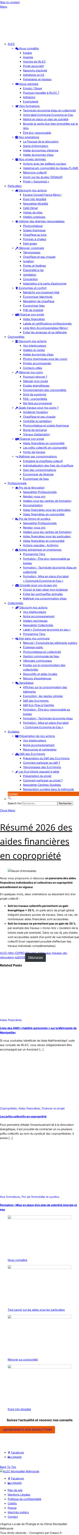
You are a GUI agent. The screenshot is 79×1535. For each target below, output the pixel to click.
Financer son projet (31, 314)
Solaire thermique (34, 230)
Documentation (33, 505)
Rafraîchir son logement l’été (41, 292)
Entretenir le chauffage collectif (43, 461)
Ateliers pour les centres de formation (47, 500)
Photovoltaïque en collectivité (42, 651)
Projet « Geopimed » (36, 181)
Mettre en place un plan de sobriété (45, 119)
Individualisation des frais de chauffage (48, 465)
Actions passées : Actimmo (40, 545)
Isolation (28, 261)
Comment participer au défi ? (41, 762)
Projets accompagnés (37, 363)
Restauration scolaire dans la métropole (48, 789)
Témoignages (31, 252)
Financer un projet (53, 1108)
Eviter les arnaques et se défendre (45, 332)
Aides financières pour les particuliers (47, 509)
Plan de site (15, 1490)
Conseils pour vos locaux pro (38, 585)
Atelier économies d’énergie (40, 150)
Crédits (12, 1503)
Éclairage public (33, 647)
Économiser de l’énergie (38, 474)
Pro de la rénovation (31, 487)
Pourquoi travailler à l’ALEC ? (41, 92)
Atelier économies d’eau (38, 154)
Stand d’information (35, 146)
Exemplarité (30, 101)
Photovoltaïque (33, 225)
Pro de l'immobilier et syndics (40, 1196)
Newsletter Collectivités (38, 625)
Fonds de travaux (34, 452)
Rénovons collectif (35, 172)
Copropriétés (16, 336)
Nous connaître (28, 48)
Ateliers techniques (35, 620)
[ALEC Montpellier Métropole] (11, 36)
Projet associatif (33, 66)
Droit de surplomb (34, 394)
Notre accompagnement (38, 616)
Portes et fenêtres (34, 265)
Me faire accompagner (37, 403)
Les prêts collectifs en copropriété (45, 447)
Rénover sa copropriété (23, 1359)
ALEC (11, 44)
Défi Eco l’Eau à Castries (38, 705)
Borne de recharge (35, 430)
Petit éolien (30, 243)
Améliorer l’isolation (35, 412)
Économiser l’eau (34, 305)
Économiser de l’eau (36, 478)
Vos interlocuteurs (34, 345)
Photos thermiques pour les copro (45, 358)
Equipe (27, 52)
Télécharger (35, 957)
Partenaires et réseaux (37, 79)
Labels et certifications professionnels (47, 323)
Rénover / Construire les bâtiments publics (50, 642)
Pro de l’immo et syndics (34, 518)
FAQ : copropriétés (35, 398)
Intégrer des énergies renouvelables (41, 221)
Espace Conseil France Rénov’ (42, 194)
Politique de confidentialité (24, 1499)
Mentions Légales (19, 1494)
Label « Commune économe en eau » (47, 629)
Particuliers (15, 186)
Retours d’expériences (37, 678)
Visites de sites (33, 212)
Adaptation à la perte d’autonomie (44, 283)
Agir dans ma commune (33, 638)
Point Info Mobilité (34, 199)
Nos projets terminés (32, 159)
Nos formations (29, 106)
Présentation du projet (37, 776)
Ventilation (29, 274)
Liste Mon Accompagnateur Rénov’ (45, 328)
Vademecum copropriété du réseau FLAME (50, 168)
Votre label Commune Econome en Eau (48, 114)
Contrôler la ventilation (37, 421)
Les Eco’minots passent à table (38, 771)
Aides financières (34, 319)
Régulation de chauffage (38, 301)
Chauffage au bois (35, 234)
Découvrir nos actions (32, 190)
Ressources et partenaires (40, 749)
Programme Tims (34, 554)
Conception (30, 279)
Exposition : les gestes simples (43, 696)
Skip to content (10, 2)
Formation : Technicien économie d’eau (48, 718)
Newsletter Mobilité (35, 203)
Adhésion (29, 97)
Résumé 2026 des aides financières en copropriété (36, 841)
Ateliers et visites (34, 350)
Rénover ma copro (30, 372)
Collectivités (15, 603)
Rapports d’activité (35, 70)
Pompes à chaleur (34, 239)
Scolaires (13, 731)
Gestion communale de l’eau (41, 656)
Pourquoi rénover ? (35, 376)
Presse (12, 1507)
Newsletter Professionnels (40, 492)
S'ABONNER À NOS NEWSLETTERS (29, 1429)
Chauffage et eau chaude (39, 256)
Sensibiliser (26, 682)
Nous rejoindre (28, 84)
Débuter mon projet (35, 381)
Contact (13, 793)
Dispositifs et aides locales (40, 674)
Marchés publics (18, 1512)
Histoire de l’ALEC (34, 61)
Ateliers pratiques (34, 216)
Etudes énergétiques (36, 385)
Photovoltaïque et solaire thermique (46, 425)
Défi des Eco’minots (36, 700)
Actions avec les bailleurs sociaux (44, 163)
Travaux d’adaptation (36, 434)
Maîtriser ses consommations (37, 456)
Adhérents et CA (33, 74)
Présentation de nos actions (36, 736)
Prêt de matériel (33, 310)
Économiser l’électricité (37, 296)
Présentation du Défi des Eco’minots (46, 758)
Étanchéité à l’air (33, 270)
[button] (10, 798)
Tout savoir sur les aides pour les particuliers (36, 1309)
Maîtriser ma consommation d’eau (45, 598)
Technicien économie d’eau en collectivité (49, 110)
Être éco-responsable (37, 132)
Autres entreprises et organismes (40, 549)
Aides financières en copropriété (43, 443)
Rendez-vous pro (34, 496)
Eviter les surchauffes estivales (43, 594)
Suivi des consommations (39, 470)
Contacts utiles (32, 367)
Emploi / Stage (32, 88)
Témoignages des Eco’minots (42, 767)
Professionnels (17, 483)
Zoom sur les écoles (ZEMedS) (43, 177)
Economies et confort (32, 288)
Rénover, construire (31, 248)
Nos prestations (28, 137)
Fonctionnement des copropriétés (44, 390)
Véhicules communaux (37, 660)
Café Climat (30, 208)
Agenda (28, 57)
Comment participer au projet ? (43, 780)
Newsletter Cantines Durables (42, 784)
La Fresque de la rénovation (40, 141)
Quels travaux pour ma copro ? (38, 407)
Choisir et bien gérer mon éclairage (45, 589)
